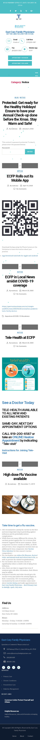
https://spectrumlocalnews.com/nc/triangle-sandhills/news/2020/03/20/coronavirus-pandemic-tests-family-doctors (20, 308)
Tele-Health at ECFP (20, 337)
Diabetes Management (11, 689)
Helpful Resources (12, 711)
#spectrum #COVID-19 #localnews (17, 316)
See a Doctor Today (18, 402)
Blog (17, 97)
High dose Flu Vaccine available (20, 476)
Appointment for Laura (20, 63)
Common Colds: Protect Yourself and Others (19, 701)
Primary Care (7, 676)
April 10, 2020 (28, 186)
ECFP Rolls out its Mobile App (20, 178)
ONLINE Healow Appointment (18, 438)
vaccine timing (12, 583)
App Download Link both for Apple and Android (20, 256)
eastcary (14, 129)
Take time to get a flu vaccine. (18, 525)
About (22, 736)
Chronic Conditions (10, 681)
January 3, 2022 (28, 129)
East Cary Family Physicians (16, 639)
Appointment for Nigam (20, 58)
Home (14, 736)
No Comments (21, 189)
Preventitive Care (9, 685)
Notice (22, 97)
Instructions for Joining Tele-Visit (18, 451)
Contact (30, 736)
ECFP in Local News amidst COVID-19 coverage (20, 281)
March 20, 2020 (27, 291)
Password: (6, 148)
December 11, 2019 (28, 484)
